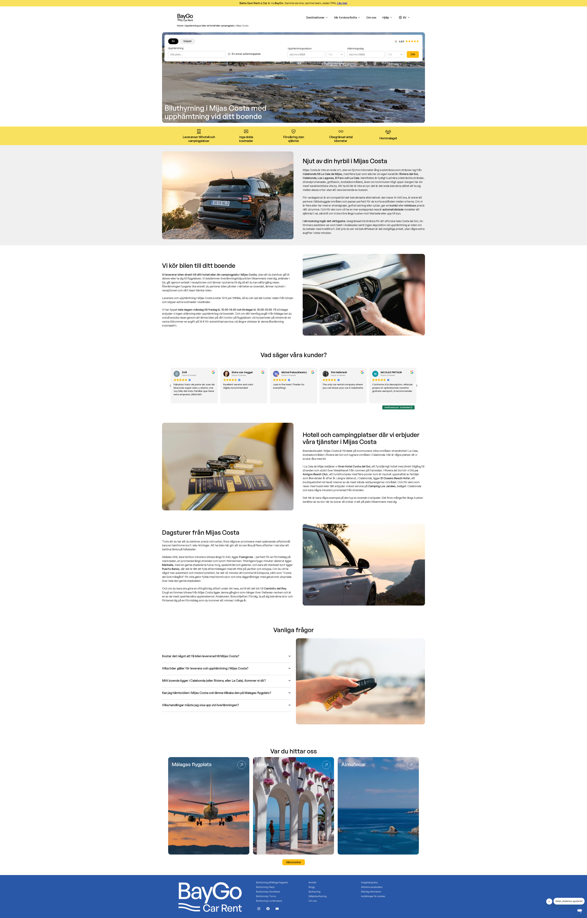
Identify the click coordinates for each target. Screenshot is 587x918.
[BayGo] (185, 17)
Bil (173, 41)
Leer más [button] (377, 399)
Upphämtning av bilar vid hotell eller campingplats (209, 25)
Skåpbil (187, 41)
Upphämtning (175, 48)
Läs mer (342, 3)
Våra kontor (293, 862)
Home (180, 25)
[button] (416, 385)
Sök (412, 54)
